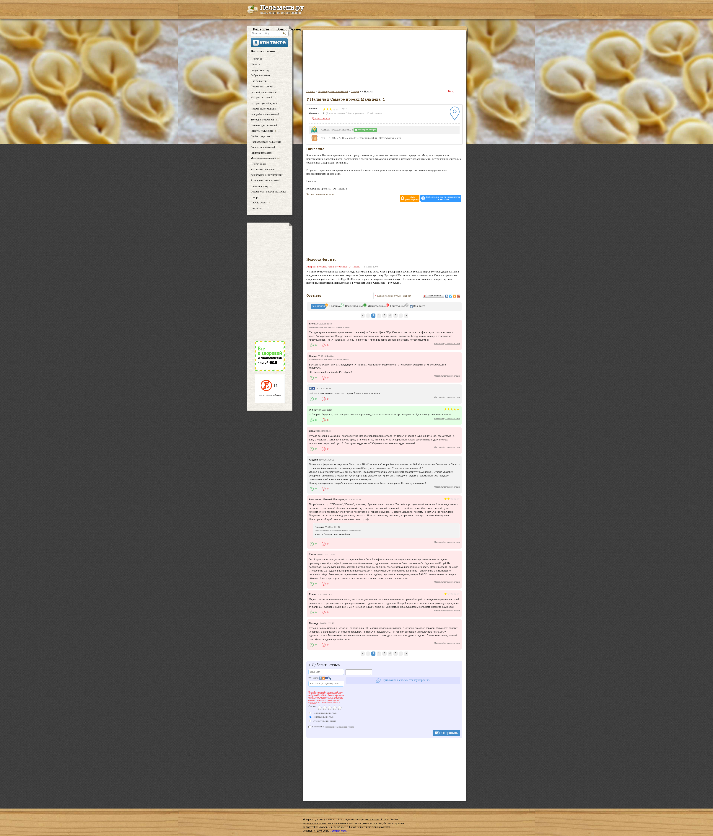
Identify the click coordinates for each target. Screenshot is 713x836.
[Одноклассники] (455, 296)
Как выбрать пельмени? (264, 92)
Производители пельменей (266, 142)
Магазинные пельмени (263, 158)
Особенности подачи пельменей (268, 191)
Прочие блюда (258, 202)
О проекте (256, 208)
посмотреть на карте (366, 130)
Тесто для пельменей (262, 119)
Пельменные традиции (263, 108)
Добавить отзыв (321, 118)
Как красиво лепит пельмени (267, 175)
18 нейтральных (375, 113)
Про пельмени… (260, 81)
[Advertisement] (269, 281)
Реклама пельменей (261, 152)
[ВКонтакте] (447, 296)
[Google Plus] (458, 296)
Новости (255, 64)
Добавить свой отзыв (389, 295)
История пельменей (262, 97)
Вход (450, 91)
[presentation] (318, 306)
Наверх (407, 295)
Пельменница (258, 164)
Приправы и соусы (261, 186)
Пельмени (256, 59)
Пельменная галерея (262, 86)
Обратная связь (338, 831)
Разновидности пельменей (265, 180)
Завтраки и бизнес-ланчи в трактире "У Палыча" (333, 266)
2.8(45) (343, 108)
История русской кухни (264, 103)
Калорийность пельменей (265, 114)
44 (324, 113)
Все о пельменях (263, 51)
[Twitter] (451, 296)
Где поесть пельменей (263, 147)
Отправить (449, 733)
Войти (315, 678)
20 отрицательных (356, 113)
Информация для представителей (443, 198)
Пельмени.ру (282, 7)
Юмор (254, 197)
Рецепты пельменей (262, 130)
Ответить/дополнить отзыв (447, 343)
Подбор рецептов (260, 136)
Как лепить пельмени (263, 169)
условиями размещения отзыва (339, 727)
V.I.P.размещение (412, 198)
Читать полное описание (320, 194)
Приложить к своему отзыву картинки (405, 680)
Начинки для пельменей (264, 125)
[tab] (318, 306)
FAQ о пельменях (260, 75)
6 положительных (336, 113)
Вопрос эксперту (260, 69)
